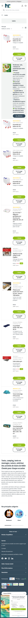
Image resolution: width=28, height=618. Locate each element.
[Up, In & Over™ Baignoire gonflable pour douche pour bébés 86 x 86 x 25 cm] (7, 210)
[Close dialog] (26, 595)
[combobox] (14, 10)
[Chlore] (19, 513)
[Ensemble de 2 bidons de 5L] (7, 181)
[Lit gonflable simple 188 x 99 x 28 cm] (7, 325)
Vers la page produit (19, 58)
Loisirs (6, 15)
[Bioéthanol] (9, 513)
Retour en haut (13, 531)
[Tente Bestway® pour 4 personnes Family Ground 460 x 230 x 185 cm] (7, 426)
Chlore (19, 520)
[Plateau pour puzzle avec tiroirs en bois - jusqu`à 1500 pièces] (7, 286)
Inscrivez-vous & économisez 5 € (18, 609)
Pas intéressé (18, 613)
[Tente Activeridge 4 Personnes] (7, 392)
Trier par (3, 26)
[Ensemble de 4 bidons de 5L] (7, 153)
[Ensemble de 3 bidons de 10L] (7, 124)
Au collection (19, 116)
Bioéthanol (9, 520)
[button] (25, 5)
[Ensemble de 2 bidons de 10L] (7, 38)
